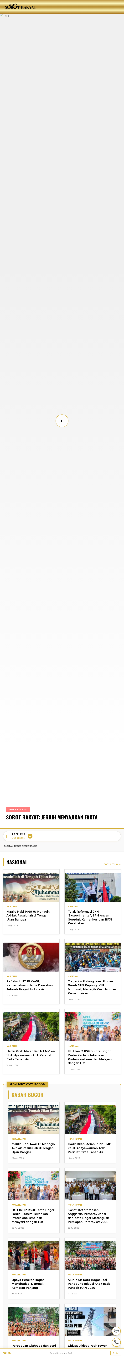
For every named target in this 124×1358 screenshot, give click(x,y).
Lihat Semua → (111, 864)
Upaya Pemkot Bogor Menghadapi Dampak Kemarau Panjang (28, 1283)
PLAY (115, 1353)
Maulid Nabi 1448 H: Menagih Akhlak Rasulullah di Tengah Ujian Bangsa (28, 915)
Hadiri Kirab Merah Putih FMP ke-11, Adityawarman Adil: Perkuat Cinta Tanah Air (30, 1055)
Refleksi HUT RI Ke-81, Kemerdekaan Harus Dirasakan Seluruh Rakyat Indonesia (29, 985)
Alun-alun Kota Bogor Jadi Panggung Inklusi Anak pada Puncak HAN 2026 (89, 1283)
